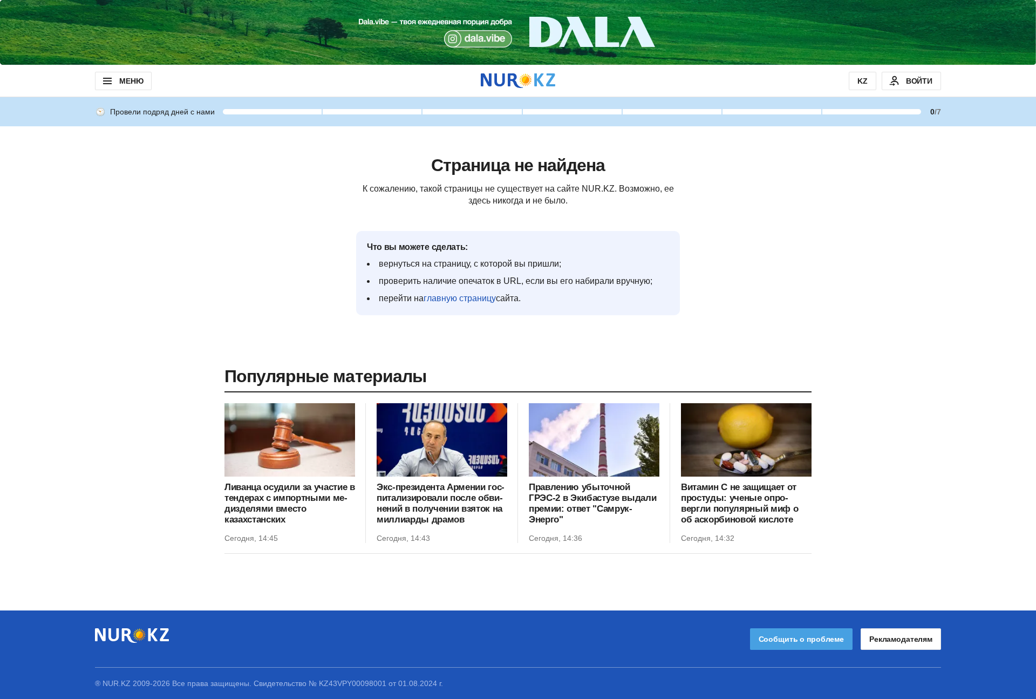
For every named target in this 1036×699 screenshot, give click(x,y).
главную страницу (460, 298)
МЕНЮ (131, 81)
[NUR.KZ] (518, 81)
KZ (862, 81)
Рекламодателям (900, 639)
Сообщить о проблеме (801, 639)
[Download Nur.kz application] (518, 32)
